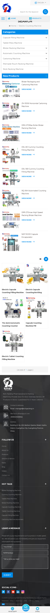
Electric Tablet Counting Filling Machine (13, 357)
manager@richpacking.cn (24, 409)
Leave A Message (26, 608)
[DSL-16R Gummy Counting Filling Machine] (11, 176)
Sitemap (19, 601)
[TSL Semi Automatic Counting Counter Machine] (13, 308)
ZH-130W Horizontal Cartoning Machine (34, 104)
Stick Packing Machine (13, 69)
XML (25, 601)
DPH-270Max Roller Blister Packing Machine (32, 126)
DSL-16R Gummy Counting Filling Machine (33, 170)
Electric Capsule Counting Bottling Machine (34, 291)
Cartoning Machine (11, 58)
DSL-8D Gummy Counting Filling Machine (33, 148)
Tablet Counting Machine (11, 511)
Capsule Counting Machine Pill (34, 324)
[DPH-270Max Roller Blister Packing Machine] (11, 133)
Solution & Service (8, 459)
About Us (5, 450)
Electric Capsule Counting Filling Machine (13, 291)
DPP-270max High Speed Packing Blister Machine (32, 213)
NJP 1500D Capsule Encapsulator (30, 235)
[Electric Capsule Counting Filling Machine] (13, 274)
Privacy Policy (34, 601)
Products (36, 18)
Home (13, 18)
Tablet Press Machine (12, 43)
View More (27, 89)
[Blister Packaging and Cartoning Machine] (11, 89)
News (4, 463)
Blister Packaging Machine (11, 490)
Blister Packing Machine (14, 48)
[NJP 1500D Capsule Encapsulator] (11, 242)
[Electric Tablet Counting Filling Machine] (13, 341)
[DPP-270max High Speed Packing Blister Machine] (11, 220)
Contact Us (6, 475)
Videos (4, 471)
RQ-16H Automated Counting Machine (34, 192)
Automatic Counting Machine (16, 53)
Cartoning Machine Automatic (13, 519)
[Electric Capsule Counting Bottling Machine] (37, 274)
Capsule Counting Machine (11, 507)
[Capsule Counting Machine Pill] (37, 308)
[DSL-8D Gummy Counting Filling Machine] (11, 155)
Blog (3, 467)
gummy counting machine (11, 494)
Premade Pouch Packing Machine (18, 64)
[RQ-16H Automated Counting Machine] (11, 198)
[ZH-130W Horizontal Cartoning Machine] (11, 111)
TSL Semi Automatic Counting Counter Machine (11, 324)
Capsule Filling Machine (13, 37)
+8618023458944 (16, 417)
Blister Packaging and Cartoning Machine (31, 83)
